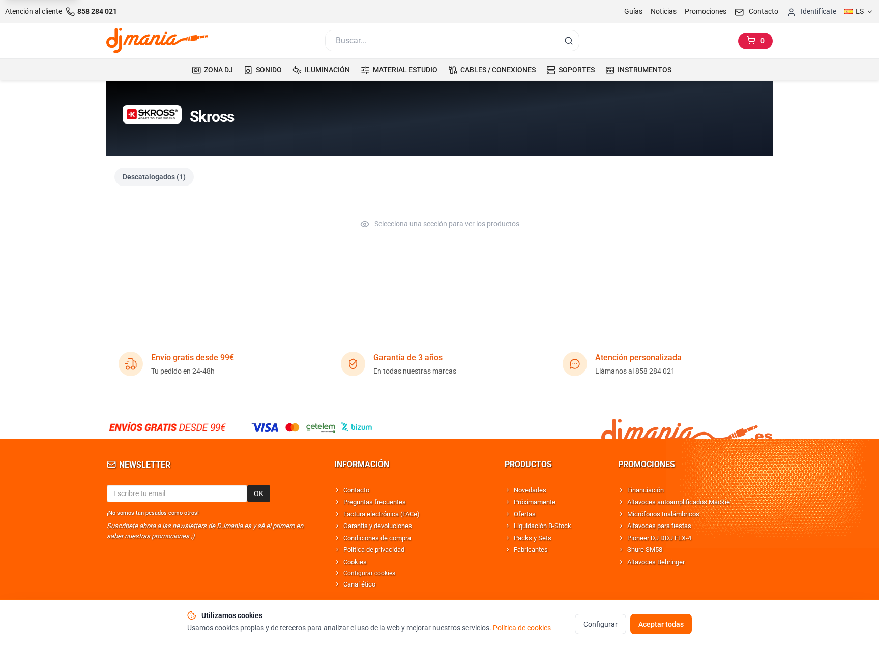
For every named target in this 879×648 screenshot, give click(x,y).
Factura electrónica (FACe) (381, 514)
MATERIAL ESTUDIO (405, 70)
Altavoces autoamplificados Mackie (678, 502)
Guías (633, 11)
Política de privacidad (373, 549)
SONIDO (269, 70)
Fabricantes (531, 549)
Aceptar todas (661, 624)
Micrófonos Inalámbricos (663, 514)
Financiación (645, 490)
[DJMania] (157, 40)
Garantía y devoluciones (377, 526)
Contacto (356, 490)
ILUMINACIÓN (327, 70)
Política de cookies (522, 628)
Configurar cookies (369, 573)
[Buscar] (569, 40)
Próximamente (534, 502)
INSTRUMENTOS (644, 70)
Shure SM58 (644, 549)
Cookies (355, 562)
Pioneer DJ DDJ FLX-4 (659, 538)
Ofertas (525, 514)
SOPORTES (577, 70)
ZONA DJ (218, 70)
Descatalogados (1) (154, 177)
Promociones (705, 11)
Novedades (530, 490)
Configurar (600, 624)
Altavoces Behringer (656, 562)
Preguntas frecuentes (374, 502)
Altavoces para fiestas (659, 526)
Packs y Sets (532, 538)
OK (258, 493)
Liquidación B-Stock (542, 526)
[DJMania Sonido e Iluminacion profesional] (686, 427)
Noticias (664, 11)
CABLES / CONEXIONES (498, 70)
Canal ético (359, 584)
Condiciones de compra (377, 538)
